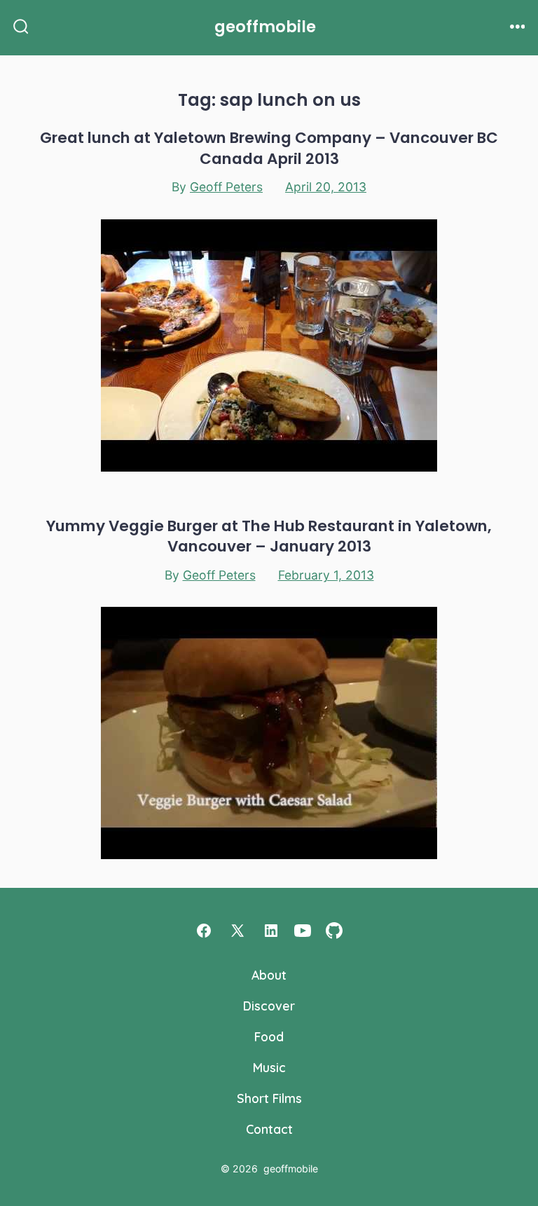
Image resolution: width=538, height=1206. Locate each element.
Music (269, 1067)
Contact (269, 1129)
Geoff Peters (226, 186)
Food (269, 1036)
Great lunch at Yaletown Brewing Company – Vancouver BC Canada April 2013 (269, 148)
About (269, 974)
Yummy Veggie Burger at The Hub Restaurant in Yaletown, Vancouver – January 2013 (269, 536)
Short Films (269, 1098)
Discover (269, 1005)
